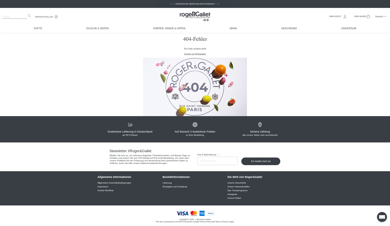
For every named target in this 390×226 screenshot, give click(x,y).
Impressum (103, 186)
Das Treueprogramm (237, 190)
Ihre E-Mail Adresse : (208, 154)
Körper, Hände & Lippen (169, 28)
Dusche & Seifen (97, 28)
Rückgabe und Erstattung (175, 186)
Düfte (38, 28)
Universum (348, 28)
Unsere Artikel (234, 198)
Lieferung (167, 183)
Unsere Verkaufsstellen (238, 186)
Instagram (232, 194)
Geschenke (289, 28)
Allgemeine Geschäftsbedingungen (114, 183)
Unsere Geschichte (236, 183)
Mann (233, 28)
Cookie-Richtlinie (106, 190)
